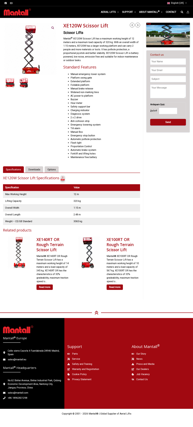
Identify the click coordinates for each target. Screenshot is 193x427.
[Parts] (72, 354)
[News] (137, 359)
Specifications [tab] (13, 169)
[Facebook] (6, 3)
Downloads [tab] (34, 169)
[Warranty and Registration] (83, 369)
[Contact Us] (140, 379)
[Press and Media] (143, 364)
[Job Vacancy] (141, 374)
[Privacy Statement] (79, 379)
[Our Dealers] (140, 369)
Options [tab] (51, 169)
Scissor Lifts (73, 33)
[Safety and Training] (79, 364)
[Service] (73, 359)
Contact (171, 12)
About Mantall (149, 11)
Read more (44, 287)
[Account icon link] (188, 12)
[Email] (11, 3)
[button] (185, 3)
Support (127, 12)
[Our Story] (139, 354)
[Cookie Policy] (77, 374)
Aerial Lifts (108, 12)
